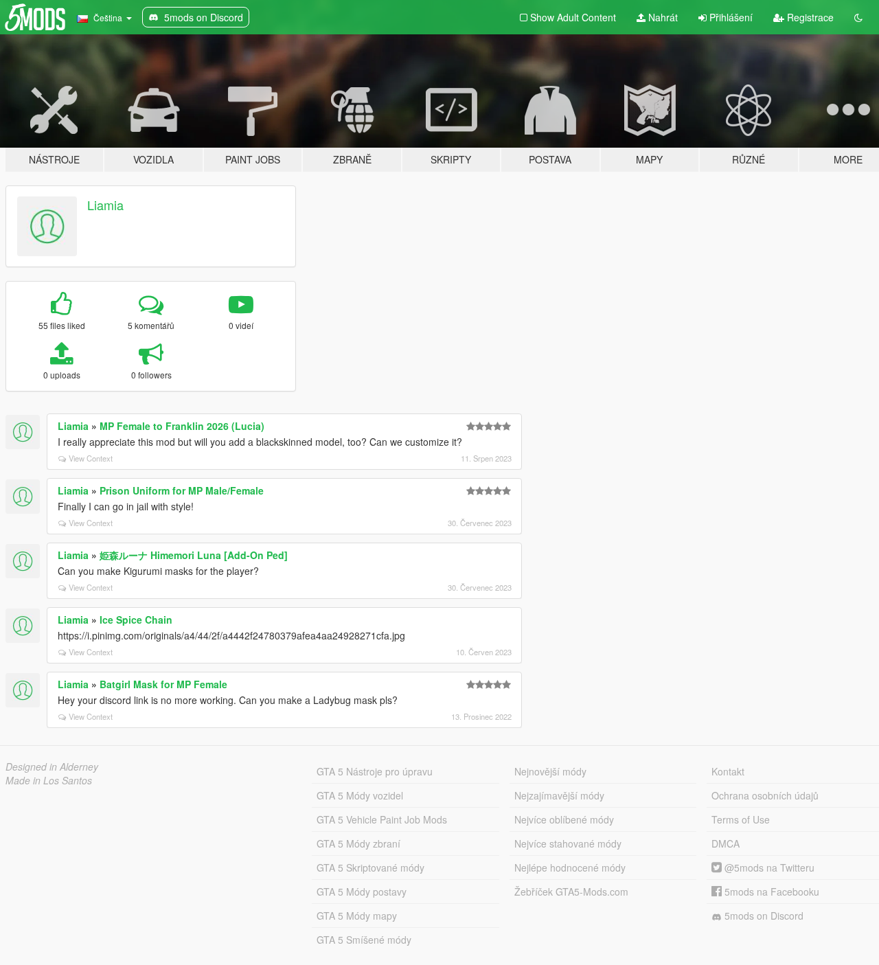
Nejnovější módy (550, 771)
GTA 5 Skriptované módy (370, 867)
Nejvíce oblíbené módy (564, 819)
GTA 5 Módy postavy (362, 891)
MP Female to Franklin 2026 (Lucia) (182, 426)
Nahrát (662, 17)
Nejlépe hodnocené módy (570, 867)
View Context (91, 458)
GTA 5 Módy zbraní (358, 843)
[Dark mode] (858, 17)
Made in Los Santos (48, 780)
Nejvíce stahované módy (567, 843)
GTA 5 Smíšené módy (364, 939)
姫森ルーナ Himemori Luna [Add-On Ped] (194, 555)
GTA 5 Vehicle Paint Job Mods (382, 819)
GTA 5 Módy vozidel (360, 795)
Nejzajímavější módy (559, 795)
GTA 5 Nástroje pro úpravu (375, 771)
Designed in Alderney (51, 766)
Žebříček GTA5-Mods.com (571, 891)
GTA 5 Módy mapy (357, 915)
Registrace (809, 17)
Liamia (105, 205)
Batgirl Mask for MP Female (163, 684)
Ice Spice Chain (136, 619)
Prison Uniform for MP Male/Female (182, 490)
